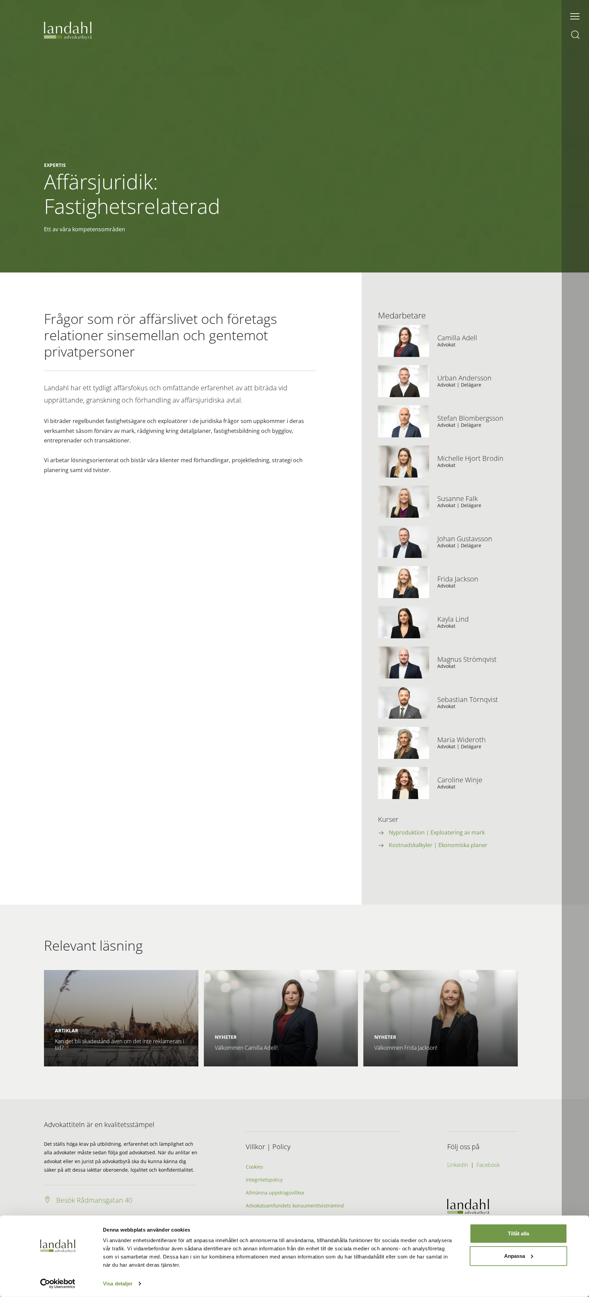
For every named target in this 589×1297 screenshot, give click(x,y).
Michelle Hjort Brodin (470, 458)
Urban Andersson (464, 378)
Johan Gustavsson (464, 539)
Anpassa (514, 1256)
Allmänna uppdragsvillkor (275, 1192)
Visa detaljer (118, 1283)
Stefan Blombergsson (470, 418)
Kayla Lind (453, 619)
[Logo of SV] (68, 30)
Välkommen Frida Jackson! (405, 1047)
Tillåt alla (518, 1233)
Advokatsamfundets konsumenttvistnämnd (295, 1205)
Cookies (254, 1166)
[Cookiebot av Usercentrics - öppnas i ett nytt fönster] (58, 1284)
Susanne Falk (457, 499)
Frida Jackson (457, 579)
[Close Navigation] (574, 16)
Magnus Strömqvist (467, 659)
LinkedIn (457, 1165)
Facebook (488, 1165)
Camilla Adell (457, 338)
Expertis (55, 165)
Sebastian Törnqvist (467, 700)
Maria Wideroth (461, 740)
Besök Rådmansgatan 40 (94, 1200)
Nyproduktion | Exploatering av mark (437, 832)
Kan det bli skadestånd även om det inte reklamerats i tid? (119, 1044)
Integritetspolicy (264, 1179)
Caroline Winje (459, 780)
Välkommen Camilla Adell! (246, 1047)
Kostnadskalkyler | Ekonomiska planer (438, 845)
